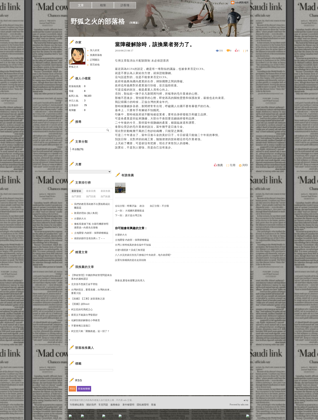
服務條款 (115, 404)
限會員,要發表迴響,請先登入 (130, 280)
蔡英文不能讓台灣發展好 (84, 314)
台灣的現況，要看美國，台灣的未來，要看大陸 (91, 291)
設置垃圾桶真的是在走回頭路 (130, 260)
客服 (153, 404)
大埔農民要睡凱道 (134, 210)
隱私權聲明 (143, 404)
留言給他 (95, 64)
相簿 (103, 5)
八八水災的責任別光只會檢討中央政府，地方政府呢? (143, 255)
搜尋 (108, 129)
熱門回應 (91, 196)
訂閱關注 (95, 59)
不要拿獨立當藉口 (80, 325)
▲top (245, 400)
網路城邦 (240, 417)
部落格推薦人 (84, 347)
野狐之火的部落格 (98, 21)
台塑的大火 (121, 234)
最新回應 (91, 191)
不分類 (165, 205)
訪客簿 (125, 5)
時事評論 (132, 205)
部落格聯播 (84, 388)
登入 (224, 417)
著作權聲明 (128, 404)
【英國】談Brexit (80, 304)
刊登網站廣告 (77, 404)
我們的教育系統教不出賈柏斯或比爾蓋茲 (92, 206)
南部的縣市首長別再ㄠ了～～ (89, 238)
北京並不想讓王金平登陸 (84, 284)
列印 (245, 165)
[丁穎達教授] (120, 188)
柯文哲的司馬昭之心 (82, 309)
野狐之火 (73, 66)
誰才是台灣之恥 (133, 215)
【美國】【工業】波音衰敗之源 (88, 298)
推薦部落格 (96, 55)
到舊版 (134, 22)
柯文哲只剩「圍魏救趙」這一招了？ (90, 331)
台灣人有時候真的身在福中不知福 (133, 244)
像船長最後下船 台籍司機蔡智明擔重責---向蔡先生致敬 (91, 225)
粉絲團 (76, 417)
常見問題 (103, 404)
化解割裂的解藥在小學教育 (85, 320)
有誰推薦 (127, 175)
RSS (72, 388)
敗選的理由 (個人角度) (86, 213)
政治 (141, 205)
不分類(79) (77, 149)
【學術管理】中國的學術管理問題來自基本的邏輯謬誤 (91, 277)
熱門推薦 (105, 196)
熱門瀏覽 (76, 196)
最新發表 (76, 191)
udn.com (244, 404)
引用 (232, 165)
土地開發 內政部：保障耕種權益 (132, 239)
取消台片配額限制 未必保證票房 (148, 60)
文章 (81, 5)
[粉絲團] (70, 415)
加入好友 (95, 50)
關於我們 (91, 404)
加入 (231, 417)
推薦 (220, 165)
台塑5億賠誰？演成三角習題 (130, 250)
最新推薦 (105, 191)
